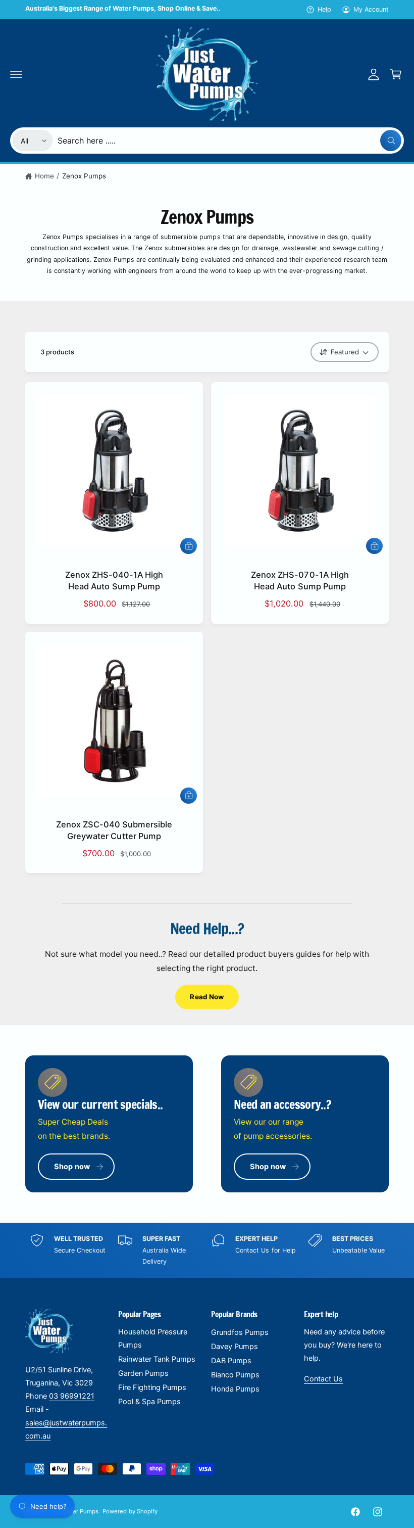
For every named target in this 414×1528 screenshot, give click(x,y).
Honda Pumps (235, 1389)
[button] (16, 74)
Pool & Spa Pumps (149, 1401)
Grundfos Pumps (240, 1332)
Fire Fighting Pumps (152, 1387)
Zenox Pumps (84, 176)
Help (324, 9)
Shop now (72, 1166)
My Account (371, 9)
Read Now (207, 997)
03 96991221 (71, 1396)
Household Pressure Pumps (152, 1338)
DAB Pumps (231, 1360)
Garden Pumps (143, 1373)
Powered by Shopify (129, 1511)
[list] (207, 1250)
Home (44, 176)
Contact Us (323, 1378)
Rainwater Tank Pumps (156, 1359)
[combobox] (229, 140)
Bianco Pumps (235, 1374)
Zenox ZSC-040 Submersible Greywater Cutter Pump (114, 830)
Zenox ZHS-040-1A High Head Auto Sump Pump (114, 580)
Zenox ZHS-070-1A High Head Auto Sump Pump (299, 580)
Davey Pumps (234, 1346)
